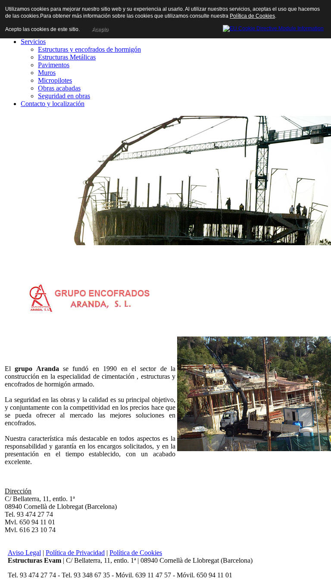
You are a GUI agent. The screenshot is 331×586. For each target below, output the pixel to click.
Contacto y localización (52, 103)
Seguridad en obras (64, 96)
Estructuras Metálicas (67, 57)
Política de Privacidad (75, 552)
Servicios (33, 41)
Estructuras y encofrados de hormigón (89, 49)
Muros (47, 72)
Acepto (100, 29)
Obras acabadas (59, 88)
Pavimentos (53, 65)
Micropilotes (55, 80)
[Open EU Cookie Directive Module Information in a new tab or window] (273, 27)
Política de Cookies (135, 552)
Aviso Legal (24, 552)
